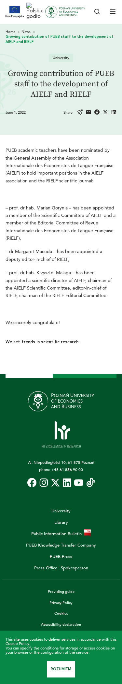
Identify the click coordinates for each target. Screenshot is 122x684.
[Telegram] (80, 112)
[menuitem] (31, 482)
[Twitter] (105, 112)
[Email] (88, 112)
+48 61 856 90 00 (67, 469)
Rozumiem (61, 669)
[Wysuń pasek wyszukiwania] (96, 12)
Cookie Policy (17, 643)
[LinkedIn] (113, 112)
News (26, 31)
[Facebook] (97, 112)
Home (11, 31)
